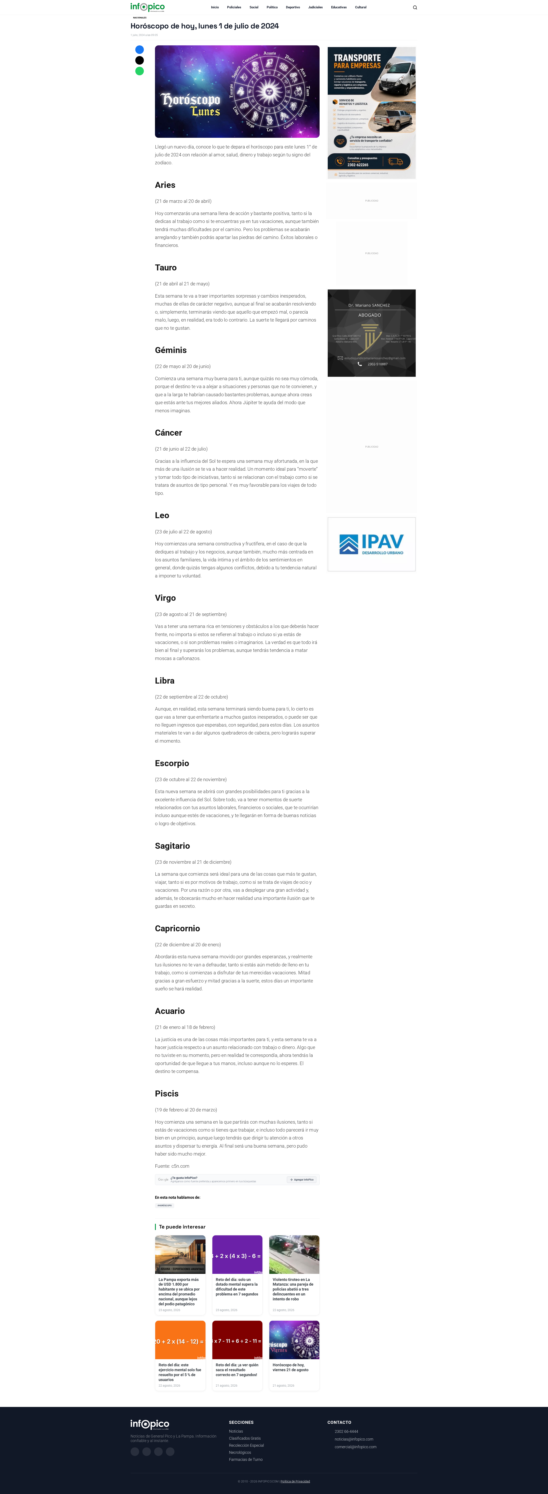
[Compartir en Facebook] (139, 49)
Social (254, 7)
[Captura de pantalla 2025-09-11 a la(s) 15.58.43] (372, 333)
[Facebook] (135, 1451)
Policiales (234, 7)
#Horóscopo (165, 1205)
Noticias (236, 1431)
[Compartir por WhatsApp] (139, 71)
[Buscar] (415, 7)
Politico (272, 7)
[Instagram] (146, 1451)
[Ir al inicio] (148, 7)
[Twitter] (158, 1451)
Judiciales (315, 7)
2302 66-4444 (346, 1431)
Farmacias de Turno (246, 1459)
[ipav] (372, 544)
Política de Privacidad (295, 1481)
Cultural (360, 7)
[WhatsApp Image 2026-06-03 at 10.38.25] (372, 113)
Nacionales (139, 17)
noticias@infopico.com (354, 1439)
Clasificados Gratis (245, 1438)
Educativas (339, 7)
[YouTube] (170, 1451)
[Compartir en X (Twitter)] (139, 60)
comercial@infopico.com (356, 1447)
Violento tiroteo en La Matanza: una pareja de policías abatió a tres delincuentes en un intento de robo (293, 1289)
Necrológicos (240, 1452)
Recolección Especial (246, 1445)
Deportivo (293, 7)
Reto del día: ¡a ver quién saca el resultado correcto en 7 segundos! (237, 1370)
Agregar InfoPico (304, 1179)
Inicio (215, 7)
